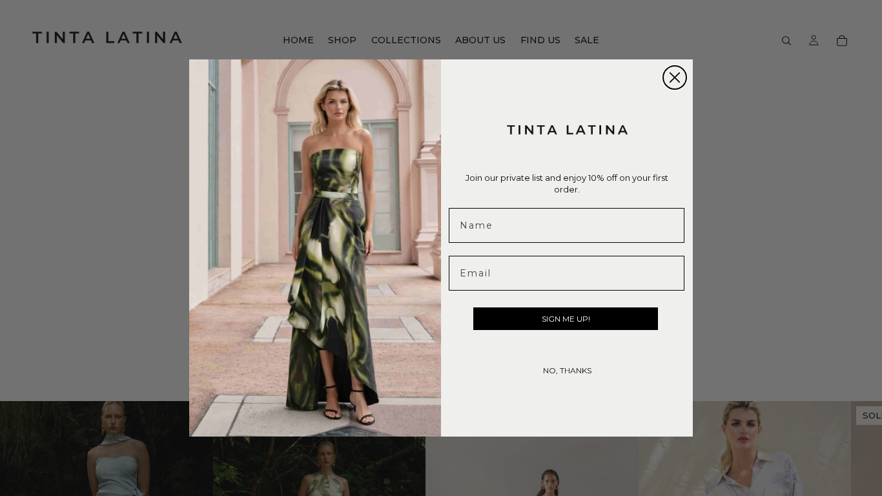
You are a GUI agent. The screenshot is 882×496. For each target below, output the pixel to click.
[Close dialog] (674, 77)
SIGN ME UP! (566, 319)
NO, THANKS (567, 370)
